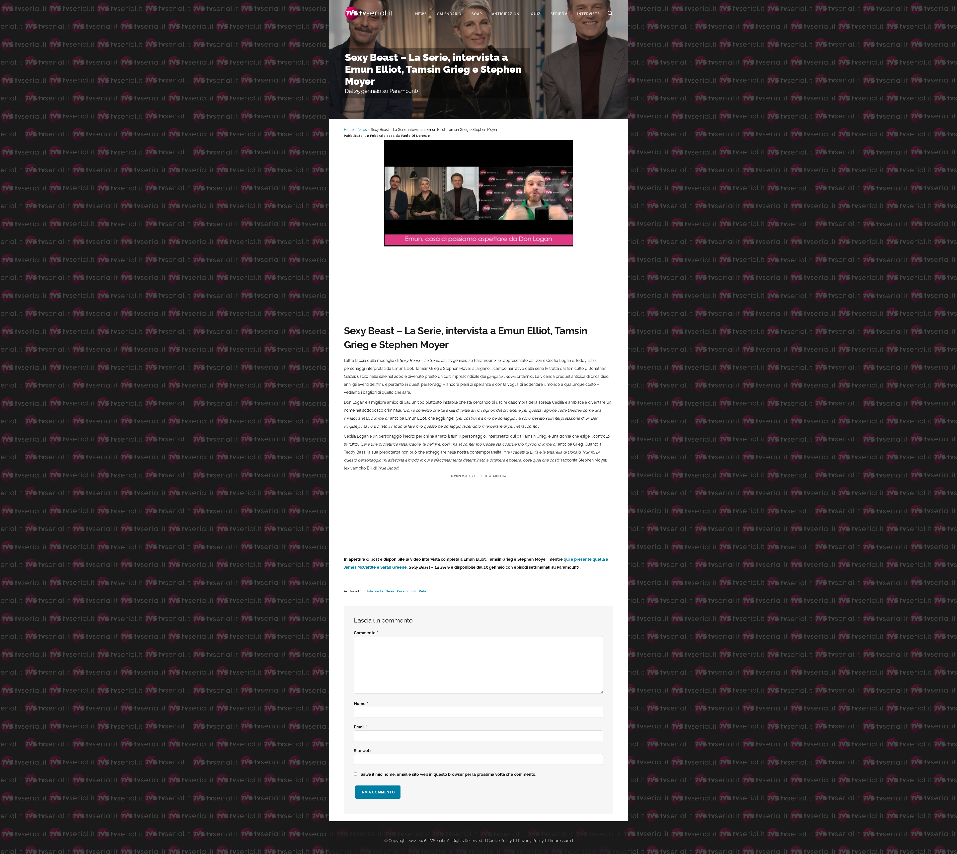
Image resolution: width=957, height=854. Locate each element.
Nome (361, 703)
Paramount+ (407, 591)
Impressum (560, 840)
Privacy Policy (531, 840)
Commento (366, 632)
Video (424, 591)
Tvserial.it (369, 13)
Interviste (375, 591)
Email (360, 727)
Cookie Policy (499, 840)
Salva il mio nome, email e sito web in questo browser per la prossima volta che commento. (448, 774)
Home (349, 130)
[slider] (478, 242)
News (362, 130)
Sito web (362, 750)
